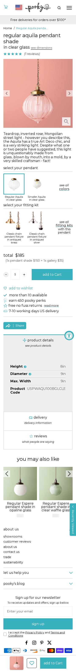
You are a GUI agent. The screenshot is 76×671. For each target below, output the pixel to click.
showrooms (12, 536)
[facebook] (26, 643)
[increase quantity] (24, 274)
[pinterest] (42, 643)
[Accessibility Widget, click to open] (69, 335)
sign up (38, 624)
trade (7, 557)
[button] (73, 519)
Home (7, 28)
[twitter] (49, 643)
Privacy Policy (34, 632)
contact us (11, 552)
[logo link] (38, 7)
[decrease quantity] (6, 274)
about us (10, 547)
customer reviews (17, 541)
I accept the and (36, 634)
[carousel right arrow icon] (69, 93)
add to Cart (52, 275)
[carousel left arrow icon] (6, 93)
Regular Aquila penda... (32, 28)
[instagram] (34, 643)
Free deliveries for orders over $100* (38, 20)
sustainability (13, 562)
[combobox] (18, 7)
